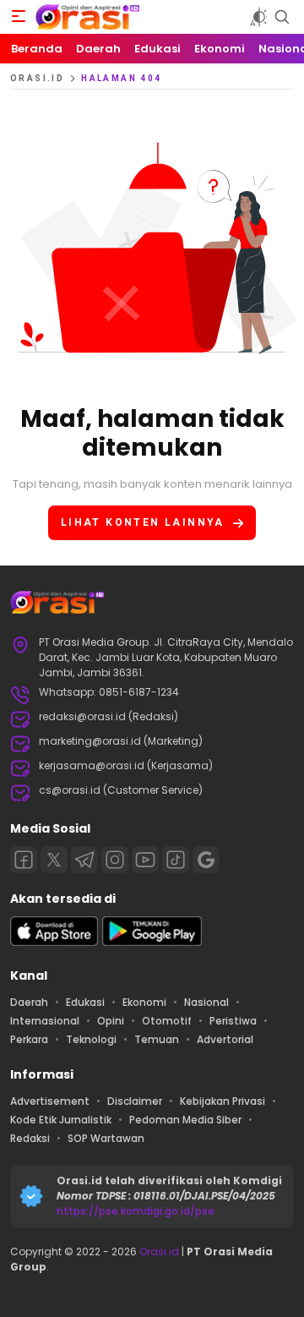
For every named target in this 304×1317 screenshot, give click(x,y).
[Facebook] (23, 859)
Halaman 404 (121, 78)
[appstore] (54, 942)
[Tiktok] (175, 859)
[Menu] (18, 17)
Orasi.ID (37, 78)
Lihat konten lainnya (143, 522)
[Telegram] (84, 859)
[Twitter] (54, 859)
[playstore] (152, 942)
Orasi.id (158, 1251)
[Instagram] (114, 859)
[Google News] (206, 859)
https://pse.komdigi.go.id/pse (135, 1211)
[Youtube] (145, 859)
